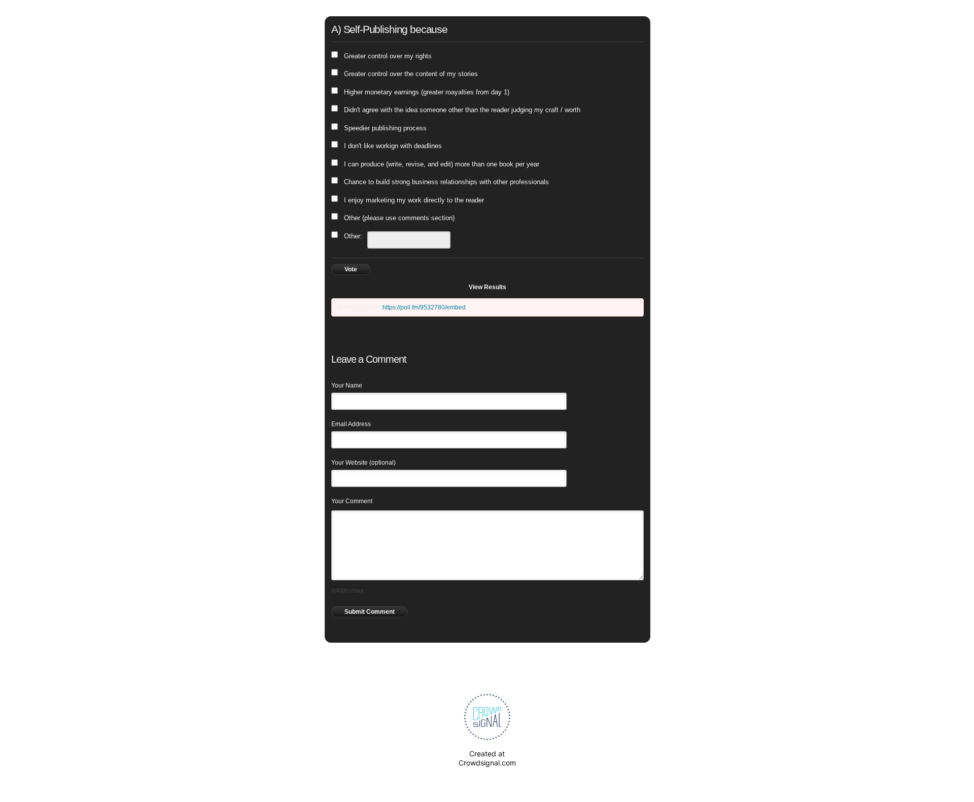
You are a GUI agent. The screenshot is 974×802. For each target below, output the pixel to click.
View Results (487, 287)
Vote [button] (350, 269)
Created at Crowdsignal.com (487, 758)
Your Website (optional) (363, 462)
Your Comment (351, 501)
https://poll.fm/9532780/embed (424, 307)
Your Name (346, 385)
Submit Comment (369, 611)
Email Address (351, 424)
